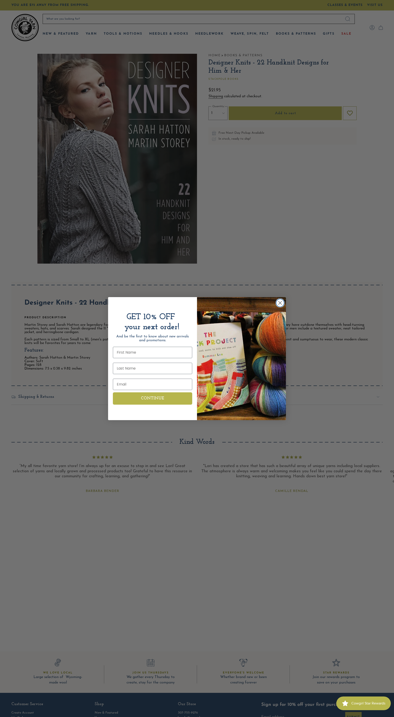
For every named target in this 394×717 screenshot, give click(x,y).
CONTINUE (152, 398)
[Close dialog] (280, 303)
